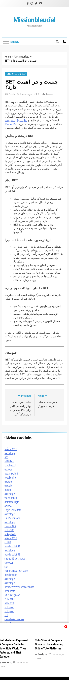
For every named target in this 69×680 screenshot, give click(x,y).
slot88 (8, 542)
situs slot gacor (12, 595)
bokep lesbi (10, 534)
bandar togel (11, 574)
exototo (9, 481)
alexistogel (10, 453)
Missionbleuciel (34, 19)
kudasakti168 (11, 473)
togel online (10, 477)
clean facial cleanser (14, 619)
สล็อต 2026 (11, 449)
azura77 (8, 506)
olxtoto (8, 469)
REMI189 (9, 603)
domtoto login (12, 502)
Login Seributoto (13, 510)
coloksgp (9, 562)
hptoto (8, 489)
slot (6, 566)
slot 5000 (9, 530)
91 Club (8, 485)
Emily (12, 94)
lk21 (6, 457)
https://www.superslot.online (19, 587)
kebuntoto (10, 591)
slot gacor (9, 607)
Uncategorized (16, 74)
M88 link (9, 461)
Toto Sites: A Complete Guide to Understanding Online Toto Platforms (49, 644)
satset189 (9, 558)
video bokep (11, 497)
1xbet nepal (10, 465)
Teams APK (10, 526)
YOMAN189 (10, 599)
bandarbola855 (12, 546)
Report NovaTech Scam (16, 570)
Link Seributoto (12, 518)
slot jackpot (20, 558)
